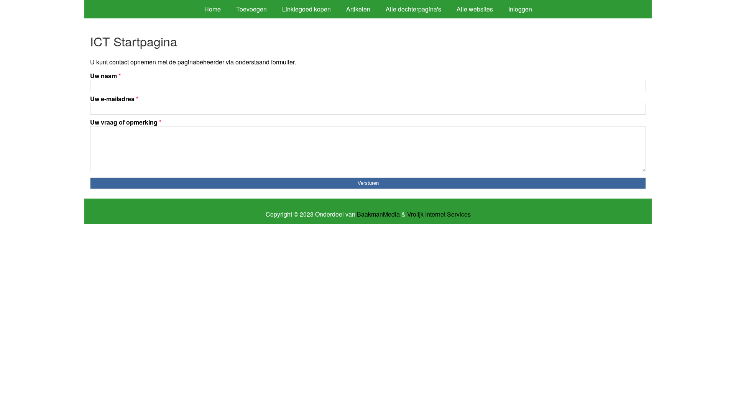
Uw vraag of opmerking (125, 122)
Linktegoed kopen (306, 9)
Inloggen (520, 9)
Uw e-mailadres (114, 98)
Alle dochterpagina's (413, 9)
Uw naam (105, 75)
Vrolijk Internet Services (439, 214)
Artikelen (358, 9)
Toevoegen (251, 9)
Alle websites (475, 9)
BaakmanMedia (378, 214)
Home (212, 9)
